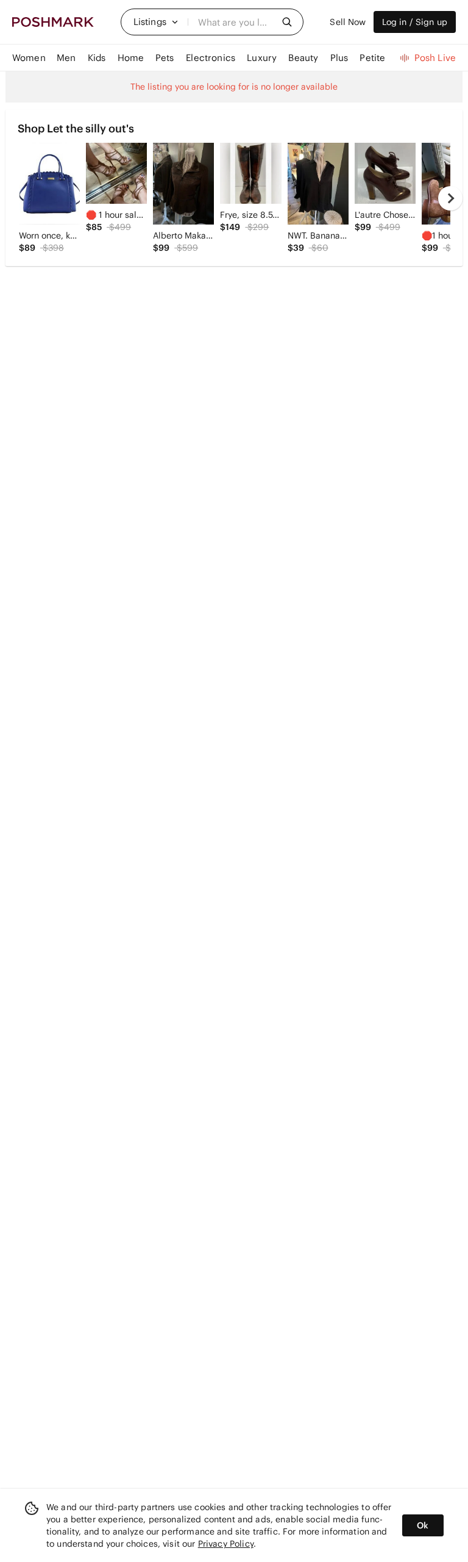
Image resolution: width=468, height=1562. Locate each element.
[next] (450, 198)
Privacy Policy (226, 1543)
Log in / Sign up (414, 21)
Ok (422, 1525)
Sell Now (348, 21)
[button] (156, 22)
